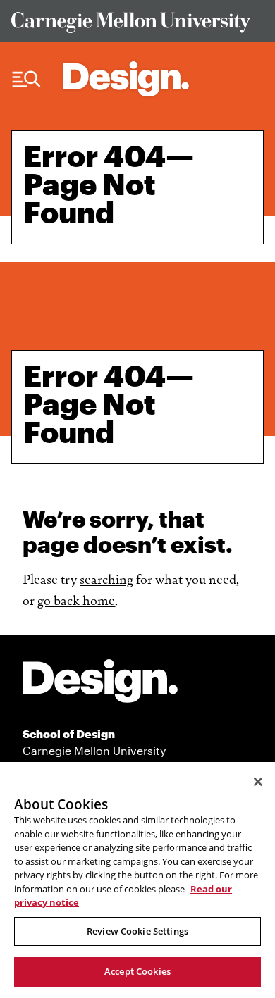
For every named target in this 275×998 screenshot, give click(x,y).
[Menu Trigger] (26, 79)
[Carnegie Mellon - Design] (100, 683)
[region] (137, 880)
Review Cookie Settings (137, 931)
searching (106, 578)
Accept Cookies (137, 971)
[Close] (258, 781)
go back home (76, 599)
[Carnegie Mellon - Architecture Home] (126, 78)
